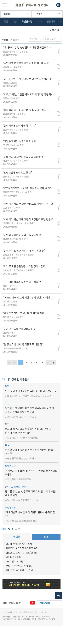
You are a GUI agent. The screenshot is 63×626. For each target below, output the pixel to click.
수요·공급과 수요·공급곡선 (19, 565)
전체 (46, 536)
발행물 (7, 13)
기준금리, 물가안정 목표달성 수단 (22, 548)
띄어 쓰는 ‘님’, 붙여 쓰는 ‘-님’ (19, 570)
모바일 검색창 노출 (58, 5)
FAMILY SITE (45, 603)
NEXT (48, 362)
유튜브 (32, 602)
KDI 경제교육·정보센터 (31, 5)
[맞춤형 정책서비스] (31, 584)
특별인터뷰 (27, 21)
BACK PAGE (9, 362)
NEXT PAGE (53, 362)
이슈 (15, 21)
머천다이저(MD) (13, 557)
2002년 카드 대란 (14, 561)
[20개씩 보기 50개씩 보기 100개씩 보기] (53, 39)
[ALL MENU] (4, 5)
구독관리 (54, 30)
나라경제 (38, 13)
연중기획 (51, 21)
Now (39, 21)
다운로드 (58, 51)
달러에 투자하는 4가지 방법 (19, 544)
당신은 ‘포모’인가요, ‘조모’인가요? (22, 552)
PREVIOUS (14, 362)
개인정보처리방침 (9, 612)
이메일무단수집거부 (28, 612)
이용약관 (43, 612)
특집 (6, 21)
